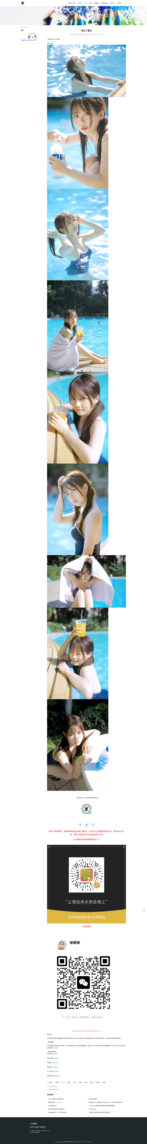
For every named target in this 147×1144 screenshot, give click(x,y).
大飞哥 (90, 1141)
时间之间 (54, 1086)
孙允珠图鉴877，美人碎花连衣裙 (57, 1112)
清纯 (80, 1082)
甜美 (86, 1082)
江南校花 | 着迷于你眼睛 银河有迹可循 (99, 1112)
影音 (86, 3)
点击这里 (56, 1048)
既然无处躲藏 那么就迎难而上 (56, 1109)
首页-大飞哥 (72, 3)
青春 (104, 1082)
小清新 (57, 1082)
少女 (63, 1082)
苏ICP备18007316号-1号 (78, 1141)
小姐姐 (50, 1082)
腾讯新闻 (96, 3)
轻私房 (98, 1082)
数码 (91, 3)
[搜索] (125, 3)
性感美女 (112, 3)
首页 (22, 27)
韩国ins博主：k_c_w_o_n (55, 1102)
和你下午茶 (55, 1089)
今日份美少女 (92, 1109)
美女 (92, 1082)
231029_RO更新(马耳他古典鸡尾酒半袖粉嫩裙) (102, 1105)
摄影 (86, 34)
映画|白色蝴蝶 (93, 1099)
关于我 (119, 3)
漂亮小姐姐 (104, 3)
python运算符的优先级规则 (55, 1099)
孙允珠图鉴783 (52, 1105)
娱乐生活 (80, 3)
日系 (75, 1082)
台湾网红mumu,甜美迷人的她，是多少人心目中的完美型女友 (105, 1102)
